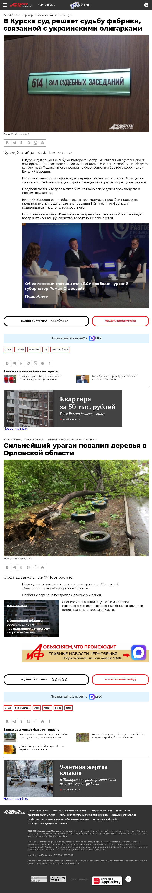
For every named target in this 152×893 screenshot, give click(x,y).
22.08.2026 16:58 (13, 439)
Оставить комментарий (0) (120, 321)
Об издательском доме (41, 815)
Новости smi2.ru (16, 428)
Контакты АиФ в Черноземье (70, 811)
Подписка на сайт (101, 811)
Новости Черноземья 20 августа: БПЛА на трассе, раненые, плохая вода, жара (43, 736)
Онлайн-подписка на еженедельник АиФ (84, 815)
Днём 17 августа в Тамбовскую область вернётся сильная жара (41, 748)
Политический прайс (105, 819)
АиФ (27, 134)
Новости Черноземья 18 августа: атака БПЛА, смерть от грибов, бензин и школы (118, 736)
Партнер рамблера (79, 879)
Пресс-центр (123, 811)
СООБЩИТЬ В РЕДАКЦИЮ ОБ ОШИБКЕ (48, 824)
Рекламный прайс (38, 811)
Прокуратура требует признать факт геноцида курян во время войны (40, 377)
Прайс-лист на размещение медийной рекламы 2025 (58, 819)
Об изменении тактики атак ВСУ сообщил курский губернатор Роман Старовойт (76, 286)
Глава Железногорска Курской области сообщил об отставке (115, 377)
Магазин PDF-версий (124, 815)
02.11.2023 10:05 (12, 15)
